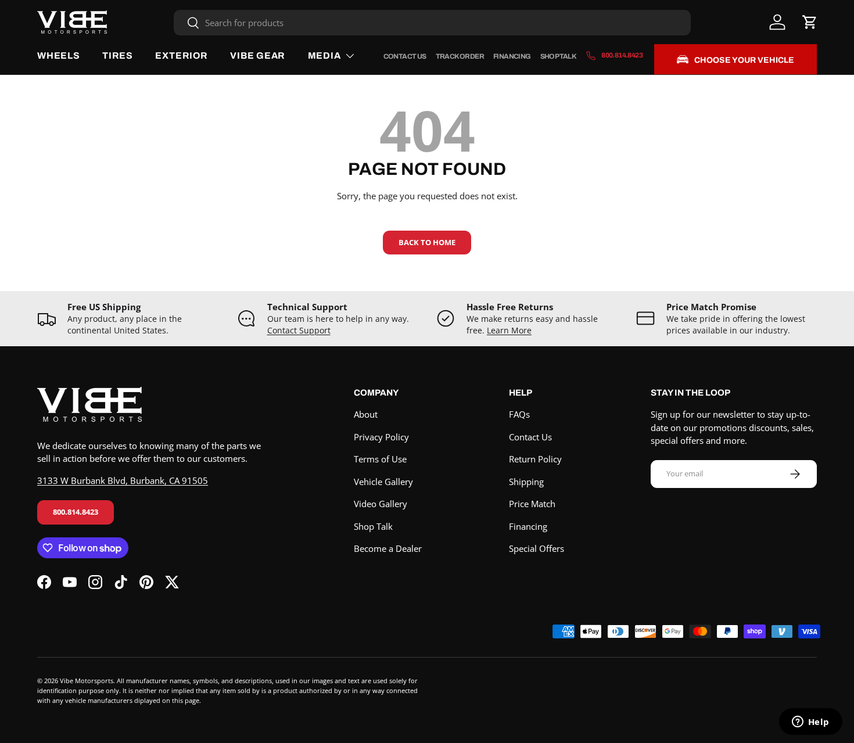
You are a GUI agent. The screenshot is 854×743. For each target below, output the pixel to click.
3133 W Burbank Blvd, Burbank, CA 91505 (122, 480)
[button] (810, 22)
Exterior (181, 55)
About (366, 414)
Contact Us (404, 56)
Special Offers (536, 548)
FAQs (519, 414)
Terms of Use (380, 459)
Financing (512, 56)
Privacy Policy (381, 437)
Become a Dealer (388, 548)
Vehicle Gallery (383, 481)
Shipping (526, 481)
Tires (117, 55)
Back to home (427, 242)
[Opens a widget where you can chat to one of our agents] (810, 722)
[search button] (187, 23)
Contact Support (299, 330)
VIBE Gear (257, 55)
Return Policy (535, 459)
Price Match (532, 503)
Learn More (509, 330)
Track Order (460, 56)
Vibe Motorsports (86, 680)
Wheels (58, 55)
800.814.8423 (75, 512)
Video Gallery (380, 503)
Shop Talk (558, 56)
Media (324, 55)
